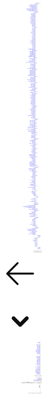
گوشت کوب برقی (32, 180)
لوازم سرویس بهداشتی (32, 169)
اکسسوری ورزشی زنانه (32, 130)
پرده (34, 186)
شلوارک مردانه (33, 16)
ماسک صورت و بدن (32, 164)
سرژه (36, 245)
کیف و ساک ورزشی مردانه (31, 127)
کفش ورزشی (35, 122)
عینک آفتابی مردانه (32, 95)
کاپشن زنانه (33, 43)
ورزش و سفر (36, 118)
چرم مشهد (35, 240)
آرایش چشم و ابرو (32, 145)
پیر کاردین (35, 238)
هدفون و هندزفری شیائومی (31, 230)
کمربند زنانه (33, 108)
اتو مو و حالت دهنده (32, 154)
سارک (36, 246)
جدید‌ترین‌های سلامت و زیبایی (33, 6)
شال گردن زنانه (33, 117)
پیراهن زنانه (33, 37)
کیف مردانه (35, 76)
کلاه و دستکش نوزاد (32, 90)
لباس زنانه (35, 27)
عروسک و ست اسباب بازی (31, 205)
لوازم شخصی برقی (34, 152)
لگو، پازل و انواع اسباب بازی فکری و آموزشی (29, 206)
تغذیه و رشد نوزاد (34, 208)
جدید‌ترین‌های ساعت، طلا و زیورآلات (32, 9)
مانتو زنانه (33, 34)
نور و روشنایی (35, 194)
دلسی (36, 243)
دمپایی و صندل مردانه (32, 60)
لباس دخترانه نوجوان (32, 70)
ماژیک (34, 223)
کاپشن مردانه (33, 22)
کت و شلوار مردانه (32, 19)
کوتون (36, 239)
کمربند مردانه (33, 94)
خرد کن (34, 179)
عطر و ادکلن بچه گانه (32, 143)
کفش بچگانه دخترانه (32, 53)
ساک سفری (33, 133)
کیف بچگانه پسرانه (32, 54)
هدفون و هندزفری (34, 228)
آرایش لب (33, 146)
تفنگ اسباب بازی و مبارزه (31, 207)
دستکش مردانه (33, 105)
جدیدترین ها (36, 3)
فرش (36, 190)
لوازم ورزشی (35, 128)
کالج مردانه (33, 59)
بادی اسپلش (33, 141)
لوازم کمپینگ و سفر (34, 132)
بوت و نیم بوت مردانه (32, 61)
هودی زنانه (33, 44)
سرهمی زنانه (33, 38)
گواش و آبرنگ (33, 222)
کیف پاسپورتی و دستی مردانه (31, 79)
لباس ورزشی (35, 119)
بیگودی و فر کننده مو (32, 155)
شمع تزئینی (33, 189)
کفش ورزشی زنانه (32, 124)
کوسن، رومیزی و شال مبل (31, 187)
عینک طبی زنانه (33, 112)
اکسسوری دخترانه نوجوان (31, 75)
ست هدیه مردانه (33, 96)
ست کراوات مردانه (32, 97)
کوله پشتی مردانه (32, 77)
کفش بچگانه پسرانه (32, 52)
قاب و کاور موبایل (32, 232)
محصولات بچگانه (34, 50)
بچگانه (36, 202)
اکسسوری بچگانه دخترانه (31, 56)
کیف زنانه (35, 82)
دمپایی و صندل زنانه (32, 65)
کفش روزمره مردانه (32, 58)
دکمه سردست (33, 100)
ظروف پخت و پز (33, 176)
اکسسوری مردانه (34, 93)
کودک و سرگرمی (36, 203)
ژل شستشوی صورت (32, 163)
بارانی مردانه (33, 26)
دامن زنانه (33, 35)
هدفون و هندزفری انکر (32, 229)
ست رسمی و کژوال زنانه (31, 48)
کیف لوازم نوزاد (33, 89)
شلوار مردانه (33, 15)
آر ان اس (35, 244)
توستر (34, 183)
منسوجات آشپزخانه (32, 182)
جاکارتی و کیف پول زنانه (32, 87)
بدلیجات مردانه (33, 101)
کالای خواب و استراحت (32, 168)
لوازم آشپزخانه (35, 175)
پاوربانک (34, 234)
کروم (36, 241)
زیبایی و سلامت (36, 138)
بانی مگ (39, 248)
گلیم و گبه (33, 192)
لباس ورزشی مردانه (32, 120)
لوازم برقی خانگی (34, 171)
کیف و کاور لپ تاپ (32, 81)
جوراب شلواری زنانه (32, 42)
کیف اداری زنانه (33, 85)
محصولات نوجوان (34, 69)
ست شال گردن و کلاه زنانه (31, 115)
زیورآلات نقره (35, 214)
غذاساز (34, 178)
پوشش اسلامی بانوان (32, 49)
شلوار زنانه (33, 28)
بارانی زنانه (33, 45)
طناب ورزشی (33, 129)
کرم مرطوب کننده (32, 157)
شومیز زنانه (33, 29)
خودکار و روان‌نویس (32, 224)
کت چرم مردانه (33, 21)
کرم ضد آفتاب (33, 158)
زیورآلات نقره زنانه (32, 215)
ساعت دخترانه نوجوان (32, 213)
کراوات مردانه (33, 98)
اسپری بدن (33, 142)
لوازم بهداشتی (35, 148)
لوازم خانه (37, 166)
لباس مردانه (35, 12)
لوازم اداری (33, 219)
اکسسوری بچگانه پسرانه (31, 55)
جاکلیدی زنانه (33, 111)
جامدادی (34, 218)
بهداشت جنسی (33, 149)
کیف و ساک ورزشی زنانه (31, 126)
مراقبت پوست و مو (34, 156)
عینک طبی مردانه (32, 102)
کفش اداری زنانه (33, 66)
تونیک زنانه (33, 39)
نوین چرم (35, 242)
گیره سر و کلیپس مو (32, 109)
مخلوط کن (33, 181)
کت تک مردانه (33, 20)
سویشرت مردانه (33, 23)
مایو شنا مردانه (33, 135)
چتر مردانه (33, 104)
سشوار (34, 153)
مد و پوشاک (36, 11)
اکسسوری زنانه (35, 106)
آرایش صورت (33, 144)
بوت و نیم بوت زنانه (32, 67)
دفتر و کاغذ (33, 220)
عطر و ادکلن (35, 139)
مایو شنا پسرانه (33, 137)
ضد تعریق (33, 150)
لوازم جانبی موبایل (34, 231)
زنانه (36, 197)
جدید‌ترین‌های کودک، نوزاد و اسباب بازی (31, 8)
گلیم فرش (33, 193)
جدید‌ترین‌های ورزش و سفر (33, 5)
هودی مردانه (33, 24)
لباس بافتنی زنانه (32, 40)
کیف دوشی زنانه (33, 83)
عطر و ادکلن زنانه (32, 140)
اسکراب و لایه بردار (32, 161)
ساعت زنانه (33, 212)
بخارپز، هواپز (33, 177)
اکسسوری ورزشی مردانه (31, 131)
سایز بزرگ (35, 91)
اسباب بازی (35, 204)
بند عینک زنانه (33, 113)
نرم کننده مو (33, 159)
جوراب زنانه (33, 41)
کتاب (36, 226)
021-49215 (38, 378)
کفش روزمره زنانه (32, 63)
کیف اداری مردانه (32, 78)
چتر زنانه (34, 116)
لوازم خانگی (35, 167)
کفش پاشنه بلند (33, 64)
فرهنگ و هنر (36, 217)
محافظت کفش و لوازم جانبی (31, 68)
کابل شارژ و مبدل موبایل (31, 233)
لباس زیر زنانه (33, 32)
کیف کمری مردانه (32, 80)
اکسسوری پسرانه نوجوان (31, 74)
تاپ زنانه (34, 30)
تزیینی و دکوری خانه (34, 185)
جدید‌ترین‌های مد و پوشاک (33, 4)
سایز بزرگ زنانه (33, 92)
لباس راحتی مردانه (32, 17)
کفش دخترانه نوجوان (32, 72)
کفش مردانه (35, 57)
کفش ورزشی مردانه (32, 123)
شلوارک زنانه (33, 31)
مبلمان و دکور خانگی (32, 170)
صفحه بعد (38, 342)
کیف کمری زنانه (33, 86)
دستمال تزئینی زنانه (32, 114)
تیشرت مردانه (33, 13)
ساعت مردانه (33, 211)
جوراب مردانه (33, 18)
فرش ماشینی (33, 191)
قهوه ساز (34, 172)
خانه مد (37, 196)
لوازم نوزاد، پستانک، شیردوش (33, 209)
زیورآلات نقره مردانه (32, 216)
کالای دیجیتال (36, 227)
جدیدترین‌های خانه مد (34, 7)
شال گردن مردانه (32, 103)
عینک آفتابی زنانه (33, 107)
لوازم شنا (35, 134)
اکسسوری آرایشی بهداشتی (33, 165)
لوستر (34, 195)
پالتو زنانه (34, 46)
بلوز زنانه (34, 33)
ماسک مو (34, 160)
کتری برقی (33, 174)
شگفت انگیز (38, 235)
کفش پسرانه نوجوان (32, 71)
